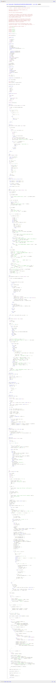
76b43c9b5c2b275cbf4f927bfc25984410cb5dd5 (23, 4)
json (54, 681)
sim (34, 4)
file (24, 6)
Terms (10, 681)
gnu (7, 4)
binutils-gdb (11, 4)
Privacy (8, 681)
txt (52, 681)
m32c (36, 4)
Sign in (54, 1)
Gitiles (5, 681)
